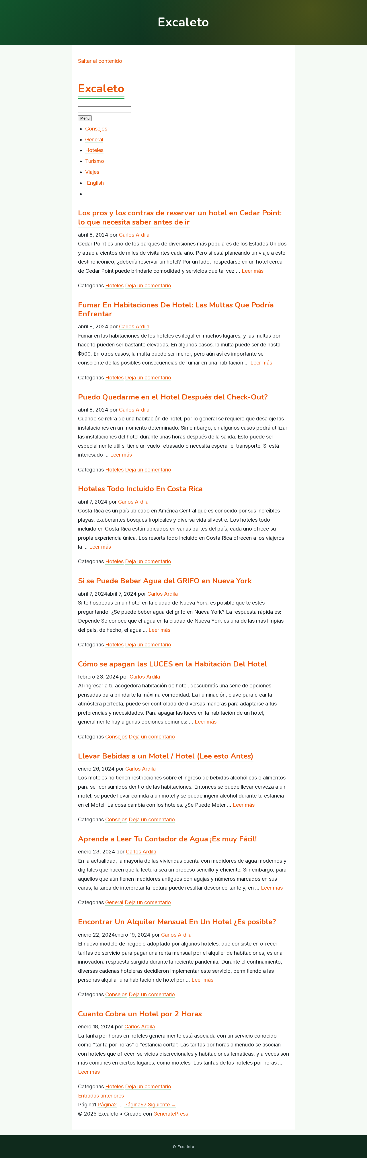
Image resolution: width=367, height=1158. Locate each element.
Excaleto (101, 88)
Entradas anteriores (101, 1096)
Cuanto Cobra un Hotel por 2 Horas (140, 1014)
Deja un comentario (148, 285)
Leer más (252, 271)
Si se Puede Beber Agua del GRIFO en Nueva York (165, 581)
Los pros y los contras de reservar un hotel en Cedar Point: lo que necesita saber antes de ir (180, 217)
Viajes (92, 172)
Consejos (96, 129)
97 (135, 1105)
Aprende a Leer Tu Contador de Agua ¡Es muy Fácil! (167, 839)
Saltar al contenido (100, 61)
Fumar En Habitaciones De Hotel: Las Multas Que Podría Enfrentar (176, 309)
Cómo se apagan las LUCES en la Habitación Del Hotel (172, 664)
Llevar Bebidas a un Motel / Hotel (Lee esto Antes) (165, 756)
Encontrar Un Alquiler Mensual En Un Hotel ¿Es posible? (177, 922)
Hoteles (94, 150)
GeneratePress (170, 1114)
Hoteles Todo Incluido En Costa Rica (140, 489)
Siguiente (162, 1105)
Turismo (94, 161)
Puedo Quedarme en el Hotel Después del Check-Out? (173, 397)
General (94, 140)
